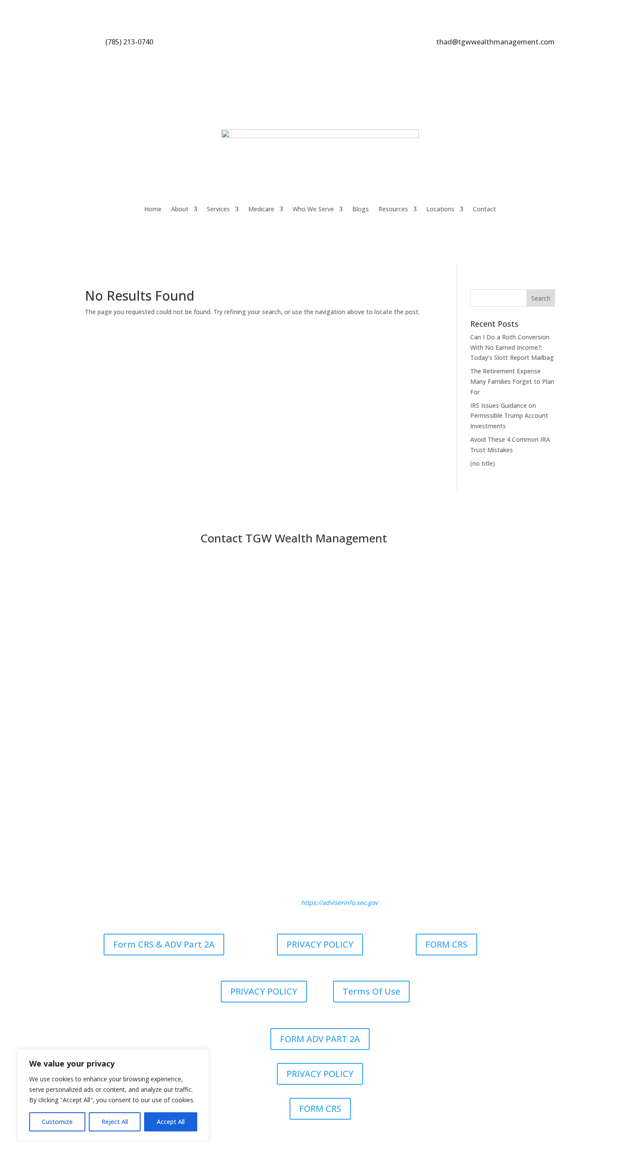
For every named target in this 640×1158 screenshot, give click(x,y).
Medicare (261, 209)
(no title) (482, 463)
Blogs (360, 209)
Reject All (114, 1121)
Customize (57, 1121)
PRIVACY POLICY (320, 944)
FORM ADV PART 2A (320, 1039)
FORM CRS (446, 944)
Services (218, 209)
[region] (113, 1095)
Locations (440, 209)
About (180, 209)
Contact (484, 209)
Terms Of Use (371, 991)
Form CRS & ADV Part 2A (164, 944)
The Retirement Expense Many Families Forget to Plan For (512, 381)
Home (153, 209)
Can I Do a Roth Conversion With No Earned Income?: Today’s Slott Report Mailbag (512, 347)
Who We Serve (313, 209)
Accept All (171, 1121)
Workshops (369, 813)
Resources (393, 209)
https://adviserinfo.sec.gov (339, 902)
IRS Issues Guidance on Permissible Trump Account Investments (509, 415)
